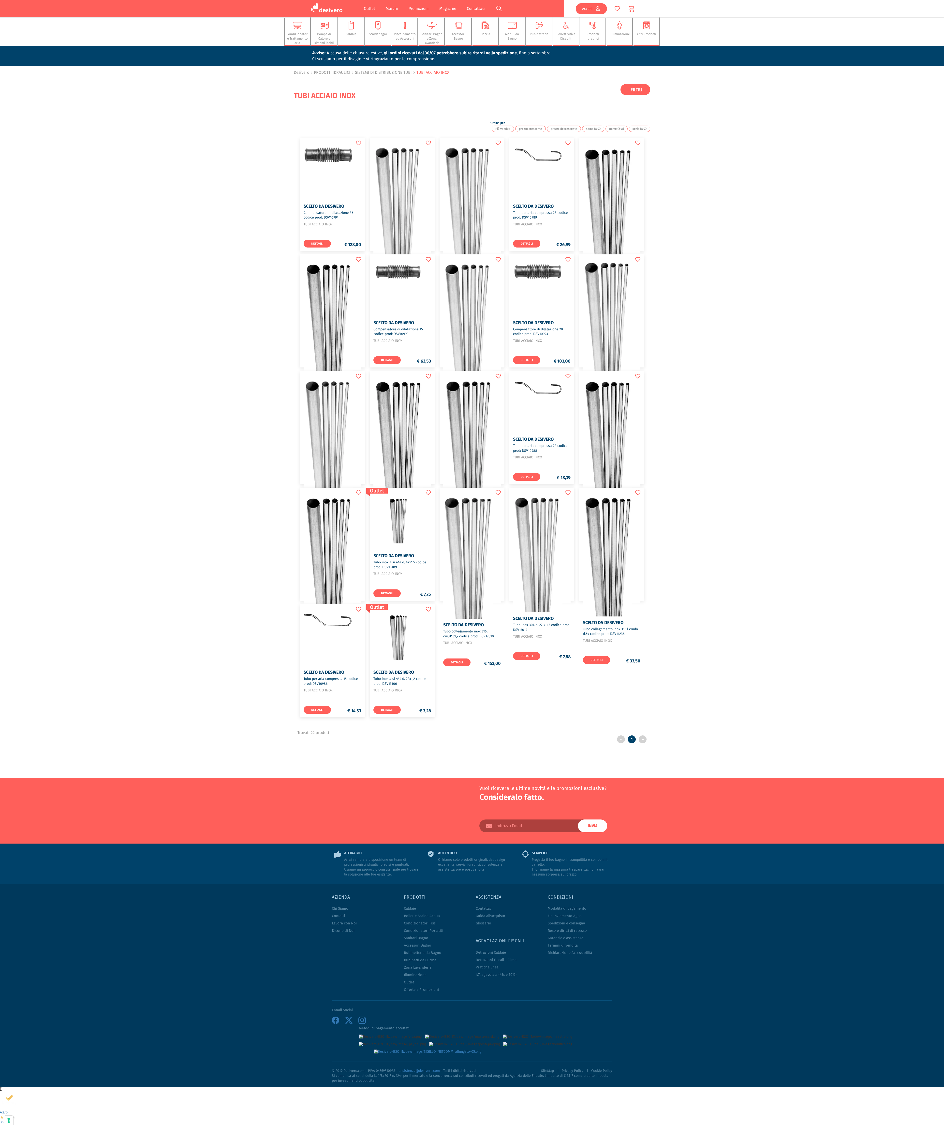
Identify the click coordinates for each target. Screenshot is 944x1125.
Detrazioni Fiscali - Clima (496, 960)
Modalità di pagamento (567, 908)
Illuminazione (415, 975)
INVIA (592, 826)
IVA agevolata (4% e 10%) (496, 975)
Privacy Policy (572, 1071)
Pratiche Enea (487, 967)
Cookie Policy (601, 1071)
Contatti (338, 916)
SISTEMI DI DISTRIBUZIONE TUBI (383, 72)
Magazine (447, 8)
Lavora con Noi (344, 923)
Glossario (483, 923)
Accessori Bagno (417, 945)
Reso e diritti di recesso (567, 931)
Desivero (301, 72)
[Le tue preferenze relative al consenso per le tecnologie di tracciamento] (8, 1120)
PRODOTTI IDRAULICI (332, 72)
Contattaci (476, 8)
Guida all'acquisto (490, 916)
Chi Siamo (340, 908)
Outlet (369, 8)
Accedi (587, 8)
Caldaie (410, 908)
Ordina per (497, 123)
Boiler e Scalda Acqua (422, 916)
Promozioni (419, 8)
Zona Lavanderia (417, 967)
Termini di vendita (563, 945)
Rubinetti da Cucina (420, 960)
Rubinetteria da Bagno (422, 953)
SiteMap (547, 1071)
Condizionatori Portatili (423, 931)
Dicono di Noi (343, 931)
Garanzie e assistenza (565, 938)
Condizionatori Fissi (420, 923)
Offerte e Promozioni (421, 990)
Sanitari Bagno (416, 938)
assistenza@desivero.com (419, 1071)
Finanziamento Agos (564, 916)
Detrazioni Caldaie (491, 952)
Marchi (392, 8)
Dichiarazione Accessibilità (570, 953)
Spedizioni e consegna (566, 923)
